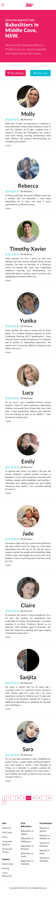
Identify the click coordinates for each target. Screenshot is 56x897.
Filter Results (17, 73)
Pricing (5, 868)
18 (34, 798)
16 (23, 798)
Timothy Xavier (28, 248)
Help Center (8, 864)
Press (4, 837)
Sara (28, 749)
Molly (28, 113)
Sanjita (28, 677)
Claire (28, 605)
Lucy (28, 392)
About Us (6, 828)
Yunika (28, 320)
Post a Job (41, 73)
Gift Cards (7, 832)
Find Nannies (46, 823)
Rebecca (28, 185)
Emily (28, 461)
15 (18, 798)
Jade (28, 533)
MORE (8, 145)
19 (39, 798)
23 (49, 798)
